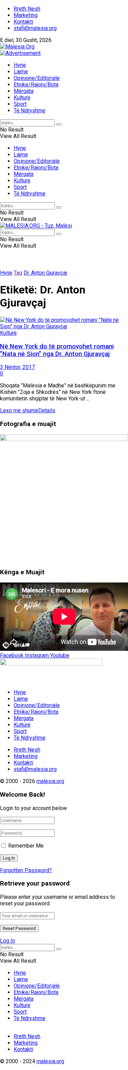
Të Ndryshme (29, 110)
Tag (18, 273)
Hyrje (20, 65)
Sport (20, 104)
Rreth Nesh (27, 8)
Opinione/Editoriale (37, 78)
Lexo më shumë (27, 410)
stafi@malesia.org (35, 28)
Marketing (26, 15)
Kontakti (23, 21)
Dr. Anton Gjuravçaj (45, 273)
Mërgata (23, 91)
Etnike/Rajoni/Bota (36, 84)
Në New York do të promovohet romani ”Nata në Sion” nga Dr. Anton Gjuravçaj (57, 350)
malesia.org (50, 781)
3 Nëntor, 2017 (17, 367)
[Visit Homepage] (17, 46)
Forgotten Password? (26, 870)
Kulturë (22, 97)
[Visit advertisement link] (20, 53)
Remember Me (26, 845)
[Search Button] (58, 124)
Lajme (21, 71)
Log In (7, 940)
